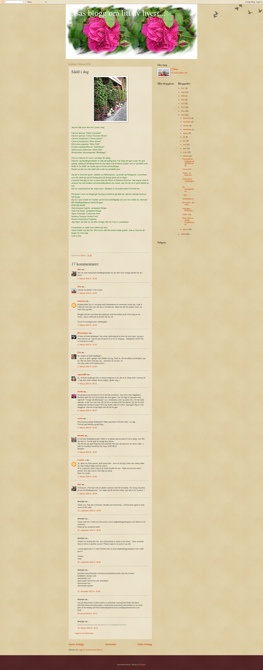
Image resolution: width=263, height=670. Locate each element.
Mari (79, 269)
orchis (80, 418)
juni (184, 141)
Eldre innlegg (145, 644)
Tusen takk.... (188, 169)
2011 (183, 111)
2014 (183, 100)
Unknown (81, 301)
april (185, 148)
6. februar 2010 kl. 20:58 (87, 494)
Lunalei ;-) (82, 460)
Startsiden (110, 644)
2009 (183, 234)
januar (185, 229)
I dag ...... (186, 195)
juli (184, 137)
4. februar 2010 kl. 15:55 (87, 279)
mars (185, 152)
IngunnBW (82, 374)
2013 (183, 104)
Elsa (79, 287)
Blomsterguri (83, 333)
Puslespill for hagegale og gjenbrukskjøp (188, 162)
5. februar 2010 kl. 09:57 (87, 411)
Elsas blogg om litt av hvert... (116, 12)
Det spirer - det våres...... (188, 204)
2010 (183, 115)
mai (184, 145)
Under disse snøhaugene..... (188, 181)
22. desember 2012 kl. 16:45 (89, 591)
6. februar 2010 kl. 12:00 (87, 477)
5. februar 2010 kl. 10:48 (87, 428)
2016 (183, 92)
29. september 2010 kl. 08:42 (89, 562)
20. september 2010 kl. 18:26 (89, 530)
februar (186, 156)
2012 (183, 107)
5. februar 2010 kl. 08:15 (87, 384)
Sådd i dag (186, 214)
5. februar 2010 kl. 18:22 (87, 452)
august (186, 133)
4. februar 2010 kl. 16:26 (87, 293)
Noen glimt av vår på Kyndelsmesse (188, 221)
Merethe (81, 436)
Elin (79, 352)
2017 (183, 88)
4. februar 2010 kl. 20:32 (87, 345)
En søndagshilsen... (188, 189)
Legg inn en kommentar (84, 633)
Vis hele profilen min (179, 73)
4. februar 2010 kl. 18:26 (87, 325)
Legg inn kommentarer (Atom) (90, 650)
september (187, 129)
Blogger (143, 665)
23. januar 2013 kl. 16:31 (87, 613)
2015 (183, 96)
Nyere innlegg (76, 644)
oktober (186, 126)
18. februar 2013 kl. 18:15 (88, 628)
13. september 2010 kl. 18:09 (89, 511)
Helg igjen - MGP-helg (187, 209)
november (187, 122)
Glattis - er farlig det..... (188, 174)
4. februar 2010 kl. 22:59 (87, 367)
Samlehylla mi (188, 199)
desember (187, 118)
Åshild (80, 392)
